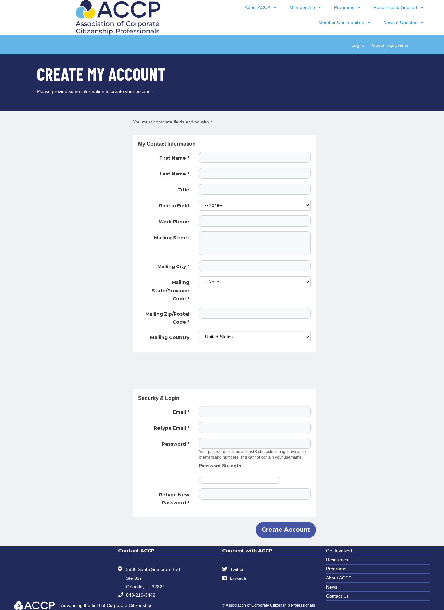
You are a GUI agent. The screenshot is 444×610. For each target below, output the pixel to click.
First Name (174, 158)
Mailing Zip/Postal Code (167, 318)
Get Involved (339, 550)
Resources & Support (395, 7)
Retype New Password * (174, 499)
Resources (337, 559)
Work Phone (174, 222)
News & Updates (400, 22)
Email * (181, 412)
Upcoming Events (390, 45)
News (331, 587)
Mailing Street (171, 237)
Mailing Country (169, 337)
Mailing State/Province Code (170, 290)
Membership (302, 7)
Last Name (174, 174)
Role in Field (174, 206)
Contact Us (337, 596)
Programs (344, 7)
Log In (357, 45)
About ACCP (257, 7)
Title (183, 190)
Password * (175, 444)
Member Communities (341, 22)
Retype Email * (171, 428)
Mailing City (173, 266)
